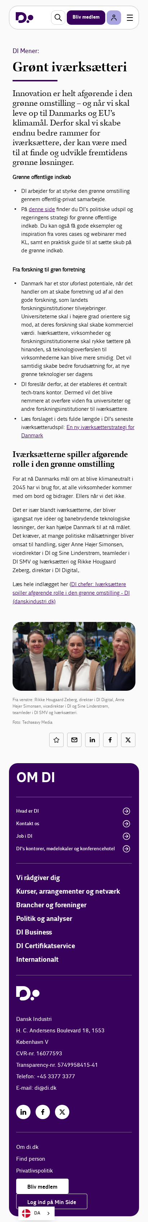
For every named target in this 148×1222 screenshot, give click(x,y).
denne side (42, 209)
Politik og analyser (44, 918)
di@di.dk (45, 1088)
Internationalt (37, 959)
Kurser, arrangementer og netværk (68, 891)
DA (37, 1213)
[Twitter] (62, 1112)
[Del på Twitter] (128, 740)
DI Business (34, 932)
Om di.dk (27, 1147)
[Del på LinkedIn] (92, 740)
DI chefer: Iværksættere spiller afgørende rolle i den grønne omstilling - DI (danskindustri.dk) (71, 593)
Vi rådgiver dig (38, 878)
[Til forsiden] (24, 17)
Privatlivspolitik (34, 1171)
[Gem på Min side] (56, 740)
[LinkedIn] (23, 1112)
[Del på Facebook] (110, 740)
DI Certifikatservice (45, 946)
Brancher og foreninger (51, 905)
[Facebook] (43, 1112)
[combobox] (36, 1213)
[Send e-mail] (74, 740)
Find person (30, 1159)
